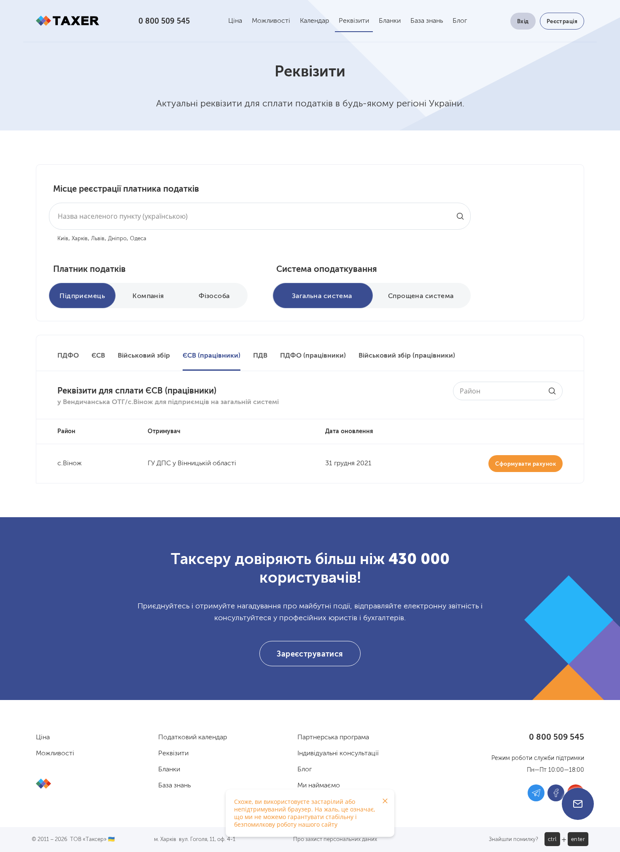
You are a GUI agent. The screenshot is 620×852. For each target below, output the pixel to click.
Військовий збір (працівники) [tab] (407, 356)
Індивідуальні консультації (338, 753)
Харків (80, 238)
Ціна (235, 21)
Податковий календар (192, 737)
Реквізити (354, 21)
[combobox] (260, 216)
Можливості (271, 21)
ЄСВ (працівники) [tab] (211, 356)
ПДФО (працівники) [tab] (313, 356)
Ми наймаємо (318, 785)
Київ (62, 238)
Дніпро (117, 238)
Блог (460, 21)
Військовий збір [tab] (144, 356)
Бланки (390, 21)
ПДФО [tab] (68, 356)
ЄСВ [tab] (98, 356)
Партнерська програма (333, 737)
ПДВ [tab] (260, 356)
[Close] (385, 801)
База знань (426, 21)
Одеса (138, 238)
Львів (98, 238)
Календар (314, 21)
